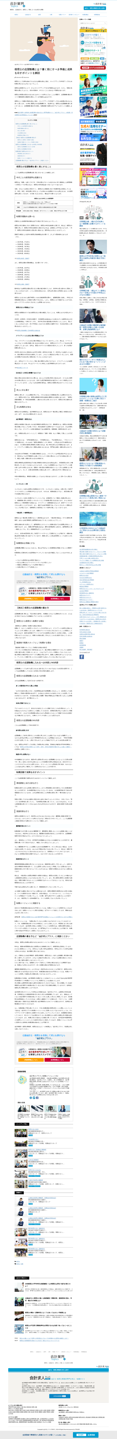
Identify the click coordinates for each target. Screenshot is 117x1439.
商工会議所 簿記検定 (86, 649)
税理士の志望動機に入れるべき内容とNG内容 (29, 144)
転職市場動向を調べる (23, 128)
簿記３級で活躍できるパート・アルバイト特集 (93, 554)
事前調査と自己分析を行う (24, 153)
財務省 (81, 643)
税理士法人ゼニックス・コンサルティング (92, 588)
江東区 (52, 1412)
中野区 (52, 1410)
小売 (77, 1424)
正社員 (60, 1407)
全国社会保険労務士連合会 (87, 634)
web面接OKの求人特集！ (87, 562)
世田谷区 (32, 1410)
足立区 (32, 1412)
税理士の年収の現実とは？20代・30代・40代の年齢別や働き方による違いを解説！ (45, 747)
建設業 (87, 1424)
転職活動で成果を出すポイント (25, 151)
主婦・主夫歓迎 (41, 1418)
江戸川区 (10, 1413)
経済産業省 (83, 645)
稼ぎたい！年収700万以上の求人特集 (90, 565)
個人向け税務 (62, 1424)
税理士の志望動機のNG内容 (24, 149)
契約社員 (76, 1407)
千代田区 (16, 1410)
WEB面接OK (50, 1420)
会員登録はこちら (57, 599)
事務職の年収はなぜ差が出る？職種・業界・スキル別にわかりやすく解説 (37, 1116)
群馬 (33, 1407)
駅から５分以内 (49, 1418)
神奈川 (19, 1407)
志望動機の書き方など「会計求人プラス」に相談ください (32, 160)
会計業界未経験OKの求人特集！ (89, 549)
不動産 (81, 1424)
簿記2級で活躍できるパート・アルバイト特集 (93, 551)
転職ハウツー (62, 14)
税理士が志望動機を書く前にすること (26, 124)
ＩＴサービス (72, 1424)
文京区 (10, 1412)
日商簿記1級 (94, 1417)
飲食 (67, 1424)
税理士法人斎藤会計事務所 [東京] (89, 602)
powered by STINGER (74, 1429)
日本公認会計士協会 (85, 632)
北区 (29, 1412)
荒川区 (36, 1412)
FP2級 (71, 1419)
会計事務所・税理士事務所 (66, 1412)
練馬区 (26, 1412)
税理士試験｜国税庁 (23, 284)
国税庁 (81, 640)
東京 (15, 1407)
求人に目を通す (21, 130)
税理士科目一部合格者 (85, 1417)
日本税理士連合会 (85, 629)
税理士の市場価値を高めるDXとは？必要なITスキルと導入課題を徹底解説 (50, 1116)
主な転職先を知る (22, 133)
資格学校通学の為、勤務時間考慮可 (17, 1422)
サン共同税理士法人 (85, 582)
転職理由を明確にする (23, 135)
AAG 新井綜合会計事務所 (87, 580)
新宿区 (49, 1410)
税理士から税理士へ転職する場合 (26, 140)
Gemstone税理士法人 (86, 577)
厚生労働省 (83, 638)
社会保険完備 (32, 1418)
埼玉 (25, 1407)
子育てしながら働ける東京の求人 (89, 558)
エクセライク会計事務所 (87, 573)
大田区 (45, 1410)
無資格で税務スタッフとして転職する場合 (28, 142)
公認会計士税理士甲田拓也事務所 (89, 571)
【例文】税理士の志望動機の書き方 (26, 137)
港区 (20, 1410)
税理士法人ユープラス (87, 599)
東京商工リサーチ (22, 367)
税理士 (16, 14)
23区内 (17, 1408)
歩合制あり (39, 1422)
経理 (39, 14)
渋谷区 (28, 1410)
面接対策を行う (21, 156)
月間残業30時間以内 (27, 1420)
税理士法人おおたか (86, 597)
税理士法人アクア (85, 595)
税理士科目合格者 (73, 1417)
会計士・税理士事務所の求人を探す (95, 8)
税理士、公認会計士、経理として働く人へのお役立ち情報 (58, 1363)
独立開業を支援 (32, 1422)
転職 (22, 1264)
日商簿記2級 (101, 1417)
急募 (34, 1420)
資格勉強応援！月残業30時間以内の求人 (91, 556)
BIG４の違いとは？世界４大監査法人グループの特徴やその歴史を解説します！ (44, 1338)
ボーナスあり (12, 1420)
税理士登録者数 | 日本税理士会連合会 (28, 330)
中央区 (24, 1410)
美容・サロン (93, 1424)
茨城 (27, 1407)
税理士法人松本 (84, 575)
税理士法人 (76, 1412)
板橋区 (22, 1412)
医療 (84, 1424)
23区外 (21, 1408)
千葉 (22, 1407)
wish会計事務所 (84, 591)
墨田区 (48, 1412)
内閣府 (81, 647)
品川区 (41, 1410)
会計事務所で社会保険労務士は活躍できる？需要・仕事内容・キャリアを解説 (24, 1116)
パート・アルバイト (68, 1407)
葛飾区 (40, 1412)
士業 (51, 14)
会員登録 (86, 1435)
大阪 (36, 1407)
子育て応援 (19, 1420)
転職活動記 (85, 14)
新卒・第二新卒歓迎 (41, 1420)
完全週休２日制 (24, 1418)
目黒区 (37, 1410)
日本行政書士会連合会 (86, 636)
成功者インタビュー (74, 14)
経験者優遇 (17, 1418)
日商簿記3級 (62, 1419)
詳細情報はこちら (31, 599)
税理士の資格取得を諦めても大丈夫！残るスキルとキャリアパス (39, 1340)
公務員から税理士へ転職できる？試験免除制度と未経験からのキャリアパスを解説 (64, 1116)
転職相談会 (97, 14)
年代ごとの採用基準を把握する (25, 126)
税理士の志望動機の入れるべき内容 (26, 146)
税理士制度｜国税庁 (23, 258)
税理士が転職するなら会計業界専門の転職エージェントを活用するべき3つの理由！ (47, 917)
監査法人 (82, 1412)
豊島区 (18, 1412)
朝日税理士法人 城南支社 (87, 593)
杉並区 (14, 1412)
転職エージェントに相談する (25, 158)
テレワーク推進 (47, 1422)
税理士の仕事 (53, 1111)
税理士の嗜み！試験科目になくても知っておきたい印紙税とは (45, 1312)
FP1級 (67, 1419)
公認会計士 (28, 14)
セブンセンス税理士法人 (87, 584)
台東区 (44, 1412)
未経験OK (11, 1418)
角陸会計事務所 (84, 586)
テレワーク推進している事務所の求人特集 (92, 560)
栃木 (30, 1407)
